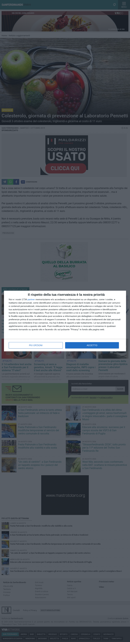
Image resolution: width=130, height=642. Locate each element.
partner (31, 299)
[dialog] (65, 321)
